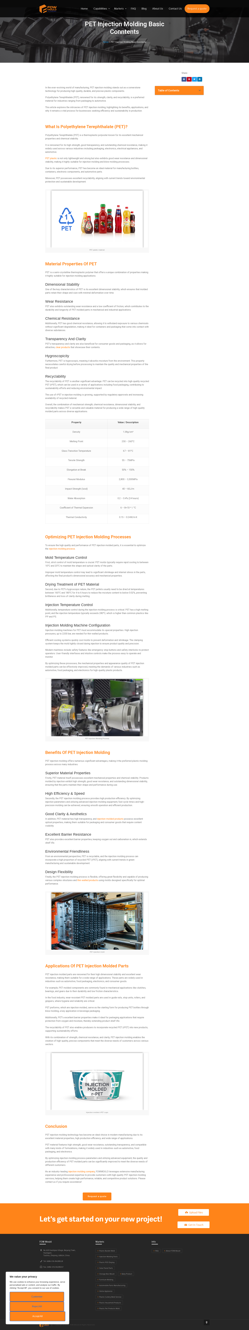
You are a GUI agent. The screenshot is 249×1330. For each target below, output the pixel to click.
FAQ (157, 1251)
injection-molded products (110, 818)
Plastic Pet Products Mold (109, 1308)
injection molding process (62, 548)
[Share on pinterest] (189, 79)
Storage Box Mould (106, 1274)
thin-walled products (87, 880)
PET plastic (51, 158)
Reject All (37, 1306)
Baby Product (127, 1274)
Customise (36, 1296)
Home (106, 42)
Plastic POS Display (107, 1262)
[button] (97, 1196)
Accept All (37, 1316)
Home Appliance (105, 1291)
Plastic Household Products (110, 1303)
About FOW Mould (173, 1251)
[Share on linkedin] (199, 79)
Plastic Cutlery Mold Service (110, 1297)
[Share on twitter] (194, 79)
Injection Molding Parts (108, 1256)
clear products (63, 347)
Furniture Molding (106, 1280)
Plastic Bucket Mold (107, 1251)
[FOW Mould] (48, 8)
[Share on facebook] (184, 79)
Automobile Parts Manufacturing (112, 1285)
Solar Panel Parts (106, 1268)
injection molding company (81, 1171)
